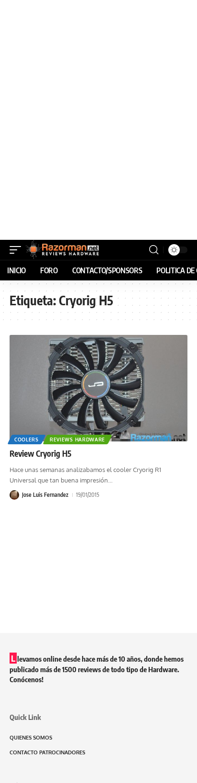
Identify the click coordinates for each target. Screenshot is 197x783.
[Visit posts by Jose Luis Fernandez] (14, 495)
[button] (18, 250)
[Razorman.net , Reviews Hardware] (63, 250)
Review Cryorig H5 (40, 453)
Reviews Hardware (77, 439)
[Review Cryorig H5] (98, 388)
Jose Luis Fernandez (45, 494)
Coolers (26, 439)
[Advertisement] (98, 119)
